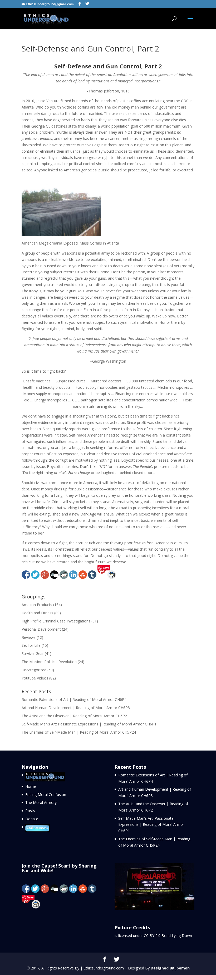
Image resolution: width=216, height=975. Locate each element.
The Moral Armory (41, 802)
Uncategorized (34, 669)
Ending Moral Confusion (45, 794)
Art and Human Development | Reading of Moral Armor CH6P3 (76, 707)
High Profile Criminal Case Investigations (56, 621)
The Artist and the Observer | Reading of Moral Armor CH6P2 (74, 715)
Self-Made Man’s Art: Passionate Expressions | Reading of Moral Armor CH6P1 (89, 723)
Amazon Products (37, 604)
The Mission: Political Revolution (49, 661)
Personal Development (41, 629)
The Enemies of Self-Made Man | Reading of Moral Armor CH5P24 (79, 732)
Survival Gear (33, 653)
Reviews (29, 637)
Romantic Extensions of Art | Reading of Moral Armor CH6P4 (74, 699)
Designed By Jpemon (170, 968)
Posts (30, 810)
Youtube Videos (35, 678)
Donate (31, 818)
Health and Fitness (37, 612)
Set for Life (31, 645)
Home (30, 786)
